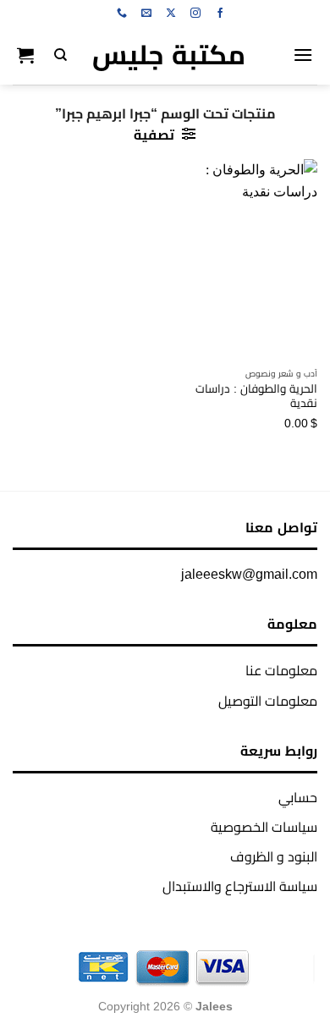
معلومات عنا (281, 670)
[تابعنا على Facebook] (220, 13)
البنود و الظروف (273, 857)
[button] (303, 55)
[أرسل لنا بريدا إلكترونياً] (146, 13)
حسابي (297, 797)
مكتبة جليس (168, 55)
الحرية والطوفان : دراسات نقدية (256, 396)
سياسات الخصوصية (264, 827)
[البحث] (60, 55)
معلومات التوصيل (267, 701)
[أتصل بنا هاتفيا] (122, 13)
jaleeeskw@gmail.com (249, 574)
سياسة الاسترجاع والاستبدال (239, 886)
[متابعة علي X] (171, 13)
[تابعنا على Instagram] (195, 13)
